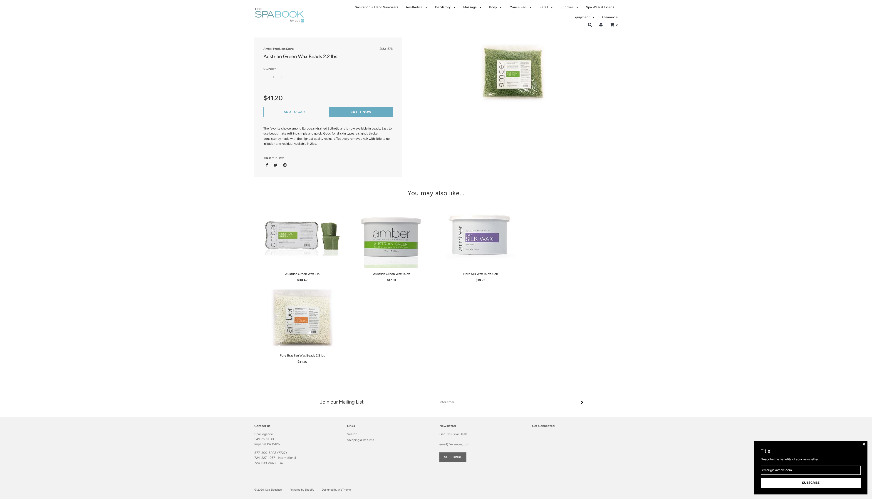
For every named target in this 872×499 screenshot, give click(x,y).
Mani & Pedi (519, 7)
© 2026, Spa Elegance (268, 489)
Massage (470, 7)
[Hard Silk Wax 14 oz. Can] (480, 235)
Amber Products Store (278, 48)
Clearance (610, 17)
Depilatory (443, 7)
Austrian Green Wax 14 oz (391, 274)
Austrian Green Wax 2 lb (302, 274)
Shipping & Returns (360, 440)
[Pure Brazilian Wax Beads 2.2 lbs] (302, 317)
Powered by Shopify (302, 489)
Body (493, 7)
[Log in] (601, 25)
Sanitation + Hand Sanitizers (376, 7)
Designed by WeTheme (336, 489)
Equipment (582, 17)
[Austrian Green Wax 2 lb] (302, 235)
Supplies (567, 7)
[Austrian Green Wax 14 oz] (391, 235)
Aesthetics (415, 7)
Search (352, 434)
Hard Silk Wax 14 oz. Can (480, 274)
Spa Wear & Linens (600, 7)
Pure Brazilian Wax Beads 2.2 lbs (302, 355)
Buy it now (361, 112)
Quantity (269, 68)
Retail (544, 7)
